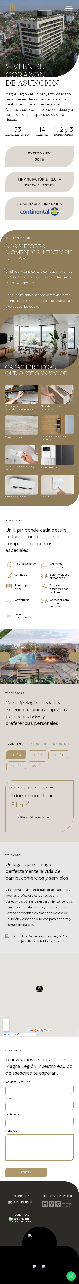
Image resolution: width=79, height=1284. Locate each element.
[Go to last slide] (5, 657)
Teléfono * (13, 1114)
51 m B (37, 755)
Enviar (26, 1172)
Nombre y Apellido (18, 1082)
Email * (10, 1098)
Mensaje (11, 1130)
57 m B (16, 766)
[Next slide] (74, 657)
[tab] (36, 681)
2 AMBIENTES (17, 744)
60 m (36, 766)
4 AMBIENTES (62, 744)
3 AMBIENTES (39, 744)
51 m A (16, 755)
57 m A (58, 755)
